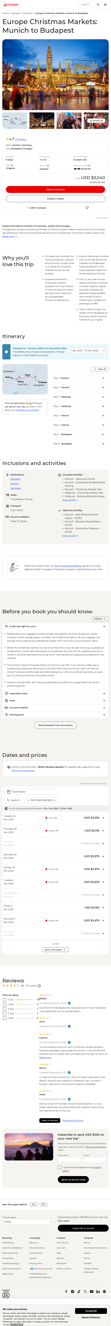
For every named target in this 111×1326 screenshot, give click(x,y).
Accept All (91, 1311)
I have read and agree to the (81, 1169)
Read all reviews (50, 1120)
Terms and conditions (23, 770)
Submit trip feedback (12, 1248)
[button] (55, 74)
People (87, 1253)
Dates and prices (55, 189)
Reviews (60, 1258)
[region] (55, 1315)
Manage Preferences (91, 1317)
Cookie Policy (16, 1324)
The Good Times (37, 1248)
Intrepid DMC (35, 1253)
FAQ (59, 1253)
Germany (28, 13)
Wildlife (87, 1263)
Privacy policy (35, 1263)
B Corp (87, 1242)
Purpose (88, 1238)
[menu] (105, 4)
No (43, 1204)
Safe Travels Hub (10, 1253)
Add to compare (38, 208)
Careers (33, 1258)
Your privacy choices (42, 1268)
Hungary (15, 479)
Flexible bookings (10, 1263)
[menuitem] (10, 4)
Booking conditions (11, 1268)
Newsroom (62, 1263)
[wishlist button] (87, 207)
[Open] (39, 985)
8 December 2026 (97, 182)
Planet (87, 1258)
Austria (14, 483)
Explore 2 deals (55, 198)
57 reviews (20, 139)
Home (5, 13)
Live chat (61, 1248)
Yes (33, 1204)
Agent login (7, 1274)
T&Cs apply (63, 1220)
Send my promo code (73, 1179)
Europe (16, 13)
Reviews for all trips (73, 1120)
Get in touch (62, 1242)
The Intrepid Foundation (95, 1248)
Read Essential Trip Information (55, 725)
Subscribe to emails (83, 1228)
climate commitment (27, 410)
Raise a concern (64, 1268)
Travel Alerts (8, 1258)
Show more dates (53, 950)
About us (33, 1242)
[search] (87, 4)
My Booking (8, 1242)
